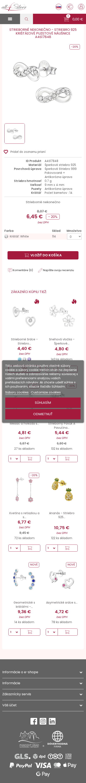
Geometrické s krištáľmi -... (24, 604)
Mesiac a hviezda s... (24, 423)
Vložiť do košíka (46, 255)
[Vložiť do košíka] (30, 458)
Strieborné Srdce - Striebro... (24, 341)
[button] (73, 19)
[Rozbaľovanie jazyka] (59, 7)
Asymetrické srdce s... (61, 602)
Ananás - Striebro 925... (62, 515)
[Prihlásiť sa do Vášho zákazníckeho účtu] (81, 6)
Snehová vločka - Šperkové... (62, 341)
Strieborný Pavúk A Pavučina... (61, 425)
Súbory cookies (17, 392)
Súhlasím (43, 402)
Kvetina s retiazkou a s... (24, 515)
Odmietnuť (43, 414)
